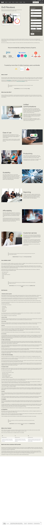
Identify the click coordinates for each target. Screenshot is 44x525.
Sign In (42, 0)
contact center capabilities (20, 81)
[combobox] (33, 29)
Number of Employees (33, 24)
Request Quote (35, 2)
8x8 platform (9, 80)
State (37, 27)
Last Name (32, 14)
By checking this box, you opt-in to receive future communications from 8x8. (36, 31)
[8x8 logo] (2, 2)
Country (32, 27)
